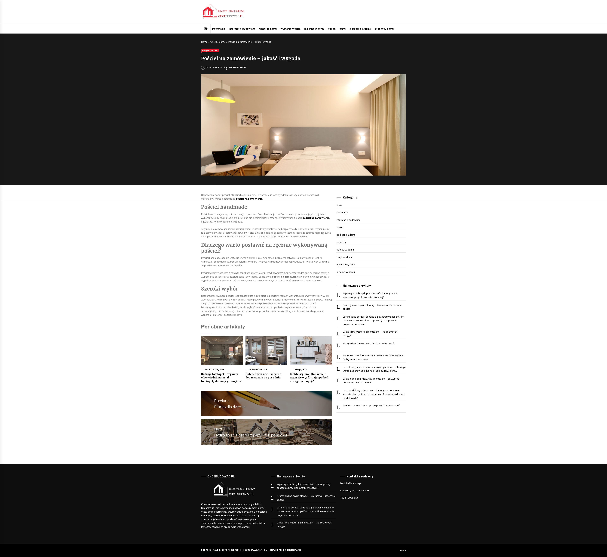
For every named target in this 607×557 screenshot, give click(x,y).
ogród (332, 28)
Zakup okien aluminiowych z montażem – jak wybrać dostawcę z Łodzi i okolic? (371, 380)
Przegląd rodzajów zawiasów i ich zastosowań (368, 343)
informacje (218, 28)
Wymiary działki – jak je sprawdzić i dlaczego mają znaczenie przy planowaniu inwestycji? (370, 295)
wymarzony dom (290, 28)
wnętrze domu (268, 28)
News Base (276, 550)
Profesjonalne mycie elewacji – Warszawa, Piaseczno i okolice (372, 306)
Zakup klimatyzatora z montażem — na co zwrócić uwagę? (370, 333)
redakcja (341, 242)
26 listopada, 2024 (214, 369)
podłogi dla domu (360, 28)
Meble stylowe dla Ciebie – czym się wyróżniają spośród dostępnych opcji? (309, 377)
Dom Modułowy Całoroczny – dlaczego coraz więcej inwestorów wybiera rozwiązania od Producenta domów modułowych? (374, 394)
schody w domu (384, 28)
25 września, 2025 (258, 369)
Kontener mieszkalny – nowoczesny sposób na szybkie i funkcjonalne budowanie (373, 357)
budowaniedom (237, 67)
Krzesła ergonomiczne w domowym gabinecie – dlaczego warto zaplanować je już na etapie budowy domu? (374, 368)
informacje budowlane (242, 28)
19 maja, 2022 (300, 369)
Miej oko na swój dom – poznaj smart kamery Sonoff (371, 405)
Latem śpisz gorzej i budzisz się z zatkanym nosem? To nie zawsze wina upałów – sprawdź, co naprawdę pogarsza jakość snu (373, 320)
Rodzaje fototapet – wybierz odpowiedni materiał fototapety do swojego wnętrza (221, 377)
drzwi (342, 28)
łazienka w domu (314, 28)
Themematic (294, 550)
